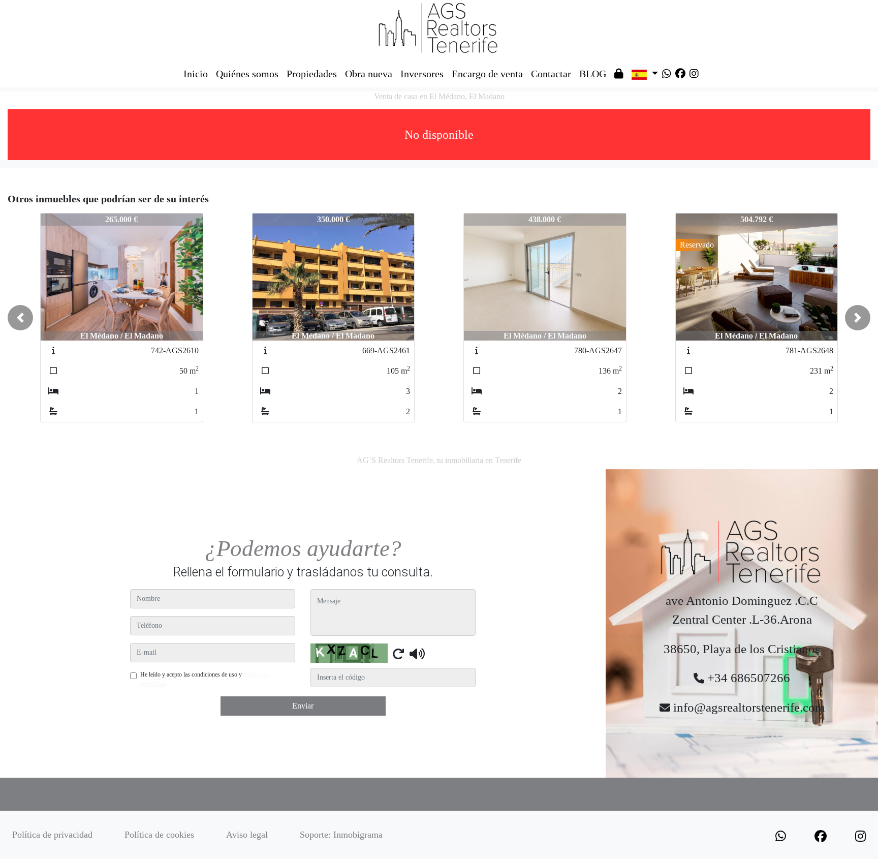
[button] (20, 317)
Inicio (195, 73)
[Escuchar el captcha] (417, 653)
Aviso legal (247, 835)
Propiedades (312, 73)
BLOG (592, 73)
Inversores (422, 73)
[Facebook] (680, 73)
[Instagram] (694, 73)
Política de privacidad (52, 835)
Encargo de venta (487, 73)
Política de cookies (159, 835)
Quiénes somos (247, 73)
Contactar (551, 73)
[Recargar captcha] (398, 653)
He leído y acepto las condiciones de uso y (204, 679)
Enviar (302, 705)
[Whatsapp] (666, 73)
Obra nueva (368, 73)
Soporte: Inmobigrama (341, 835)
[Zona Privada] (619, 73)
